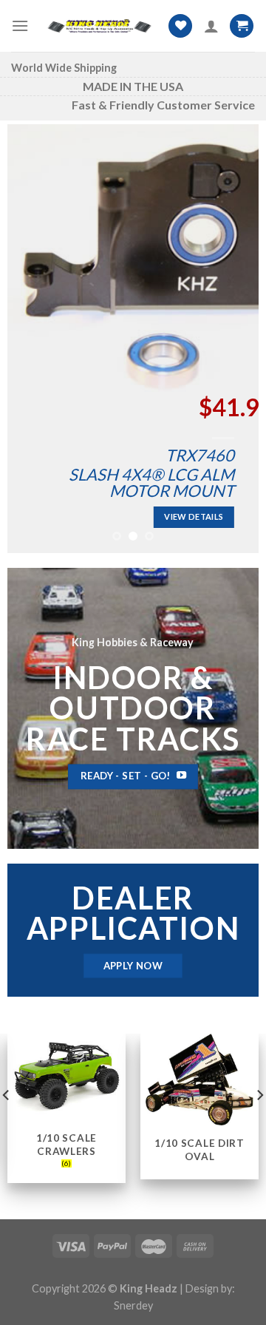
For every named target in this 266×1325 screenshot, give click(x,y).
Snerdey (133, 1305)
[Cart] (241, 26)
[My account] (211, 26)
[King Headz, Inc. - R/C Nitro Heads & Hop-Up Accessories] (98, 26)
